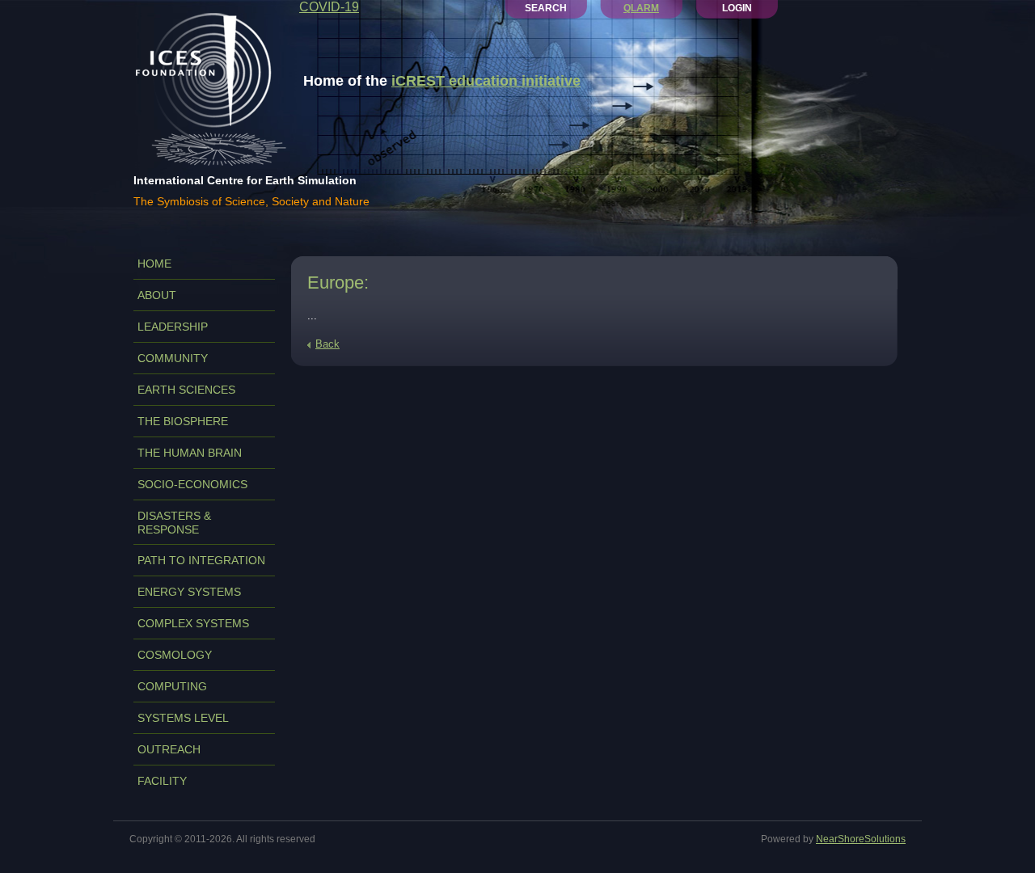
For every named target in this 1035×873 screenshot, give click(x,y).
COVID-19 (329, 7)
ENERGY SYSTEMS (189, 591)
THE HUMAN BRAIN (189, 452)
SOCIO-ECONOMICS (192, 484)
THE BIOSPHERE (182, 421)
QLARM (641, 8)
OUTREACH (169, 749)
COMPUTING (172, 686)
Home (154, 263)
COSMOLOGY (174, 654)
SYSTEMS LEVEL (183, 717)
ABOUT (156, 295)
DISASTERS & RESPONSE (174, 522)
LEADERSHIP (172, 326)
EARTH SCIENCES (186, 389)
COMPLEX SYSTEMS (193, 623)
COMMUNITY (172, 358)
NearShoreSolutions (861, 839)
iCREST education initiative (486, 81)
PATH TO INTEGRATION (201, 560)
